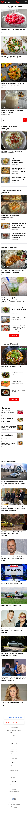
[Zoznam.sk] (14, 807)
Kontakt (14, 735)
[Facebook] (13, 799)
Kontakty (14, 781)
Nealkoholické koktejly (6, 304)
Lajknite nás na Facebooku (15, 717)
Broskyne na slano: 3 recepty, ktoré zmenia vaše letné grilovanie (11, 57)
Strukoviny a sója (15, 374)
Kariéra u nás (14, 753)
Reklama (14, 762)
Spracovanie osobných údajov (14, 730)
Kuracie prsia (4, 274)
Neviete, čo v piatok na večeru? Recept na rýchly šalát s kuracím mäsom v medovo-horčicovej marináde (18, 309)
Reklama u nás (14, 765)
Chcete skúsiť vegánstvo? (10, 344)
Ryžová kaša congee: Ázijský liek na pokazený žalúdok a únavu (8, 443)
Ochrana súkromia (14, 749)
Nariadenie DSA (14, 758)
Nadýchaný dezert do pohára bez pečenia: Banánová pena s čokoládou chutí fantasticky (18, 235)
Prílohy (13, 393)
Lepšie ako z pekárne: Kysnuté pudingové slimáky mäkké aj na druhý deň (18, 225)
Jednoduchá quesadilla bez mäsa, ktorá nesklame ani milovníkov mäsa (18, 169)
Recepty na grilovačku (9, 247)
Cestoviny (13, 182)
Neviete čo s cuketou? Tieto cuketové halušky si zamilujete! (12, 151)
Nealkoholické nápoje (5, 114)
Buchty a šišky (14, 229)
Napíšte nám (14, 756)
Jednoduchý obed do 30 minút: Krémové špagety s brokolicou (18, 179)
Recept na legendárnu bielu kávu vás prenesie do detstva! (12, 111)
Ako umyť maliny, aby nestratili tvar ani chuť (13, 29)
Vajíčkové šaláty (14, 164)
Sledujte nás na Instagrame (15, 722)
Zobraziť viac (14, 335)
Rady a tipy (3, 32)
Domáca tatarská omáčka (18, 317)
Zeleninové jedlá (4, 155)
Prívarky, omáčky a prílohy (17, 319)
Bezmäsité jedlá (14, 173)
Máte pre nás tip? (14, 793)
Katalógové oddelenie (14, 789)
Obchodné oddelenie (14, 787)
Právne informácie (14, 746)
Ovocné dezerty (4, 219)
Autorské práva (14, 727)
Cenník (14, 772)
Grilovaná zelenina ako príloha (18, 390)
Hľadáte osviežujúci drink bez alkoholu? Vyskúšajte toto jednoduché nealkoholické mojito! (12, 300)
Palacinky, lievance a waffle (17, 383)
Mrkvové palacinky (16, 381)
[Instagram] (15, 799)
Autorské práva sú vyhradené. (14, 804)
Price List (14, 775)
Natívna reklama (14, 777)
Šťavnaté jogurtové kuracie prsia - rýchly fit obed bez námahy (13, 271)
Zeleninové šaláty (15, 331)
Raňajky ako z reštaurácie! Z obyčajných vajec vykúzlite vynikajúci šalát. (17, 160)
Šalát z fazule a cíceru (18, 372)
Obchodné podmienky (14, 770)
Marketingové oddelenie (14, 791)
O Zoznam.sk (14, 743)
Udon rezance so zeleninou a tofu (11, 366)
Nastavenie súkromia (14, 751)
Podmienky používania (14, 733)
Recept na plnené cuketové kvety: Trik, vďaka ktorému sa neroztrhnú (12, 84)
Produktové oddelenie (14, 784)
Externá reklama (14, 768)
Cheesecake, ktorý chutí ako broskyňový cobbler (10, 216)
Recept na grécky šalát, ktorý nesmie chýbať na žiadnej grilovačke (18, 327)
